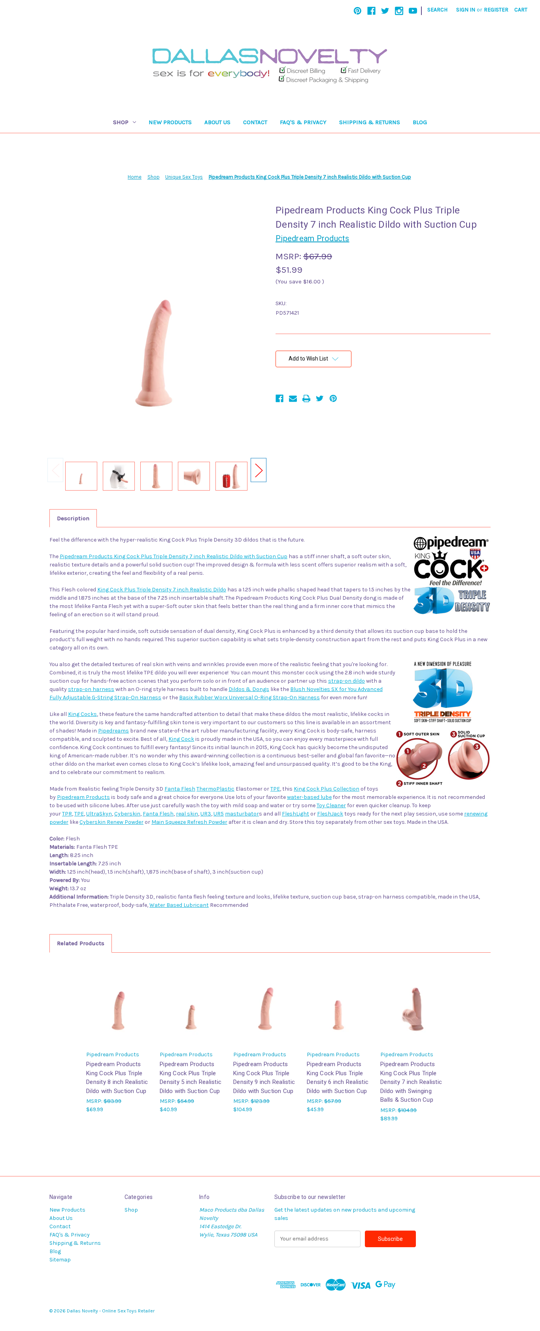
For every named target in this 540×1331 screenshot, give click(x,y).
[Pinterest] (357, 11)
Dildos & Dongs (248, 689)
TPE (275, 788)
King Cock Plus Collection (326, 788)
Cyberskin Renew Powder (111, 822)
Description (73, 518)
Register (496, 9)
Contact (255, 122)
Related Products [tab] (80, 943)
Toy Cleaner (331, 805)
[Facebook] (371, 11)
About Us (217, 122)
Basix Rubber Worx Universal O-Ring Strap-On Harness (249, 697)
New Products (170, 122)
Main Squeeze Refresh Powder (189, 822)
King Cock (181, 739)
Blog (420, 122)
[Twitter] (385, 11)
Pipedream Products (83, 797)
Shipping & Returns (369, 122)
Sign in (465, 9)
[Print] (306, 398)
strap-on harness (91, 689)
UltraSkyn (99, 813)
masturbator (242, 813)
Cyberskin (127, 813)
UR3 (205, 813)
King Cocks (82, 714)
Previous (55, 470)
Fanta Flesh (179, 788)
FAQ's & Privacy (303, 122)
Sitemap (60, 1259)
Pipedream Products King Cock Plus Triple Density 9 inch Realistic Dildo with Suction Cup (264, 1078)
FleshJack (330, 813)
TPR (67, 813)
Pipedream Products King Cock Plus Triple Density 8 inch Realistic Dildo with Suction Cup (117, 1078)
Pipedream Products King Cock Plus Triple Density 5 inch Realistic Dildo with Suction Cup (190, 1078)
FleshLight (295, 813)
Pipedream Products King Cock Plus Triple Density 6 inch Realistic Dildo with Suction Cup (337, 1078)
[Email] (293, 398)
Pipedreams (113, 730)
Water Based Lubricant (179, 905)
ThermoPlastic (215, 788)
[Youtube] (413, 11)
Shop (120, 122)
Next (258, 470)
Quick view (118, 996)
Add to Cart (119, 1010)
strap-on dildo (346, 681)
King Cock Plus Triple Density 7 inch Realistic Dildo (161, 589)
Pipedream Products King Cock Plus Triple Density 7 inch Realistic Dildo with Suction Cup (173, 556)
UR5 (218, 813)
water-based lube (309, 797)
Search (437, 9)
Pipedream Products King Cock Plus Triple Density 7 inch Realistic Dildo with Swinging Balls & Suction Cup (411, 1082)
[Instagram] (399, 11)
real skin (187, 813)
